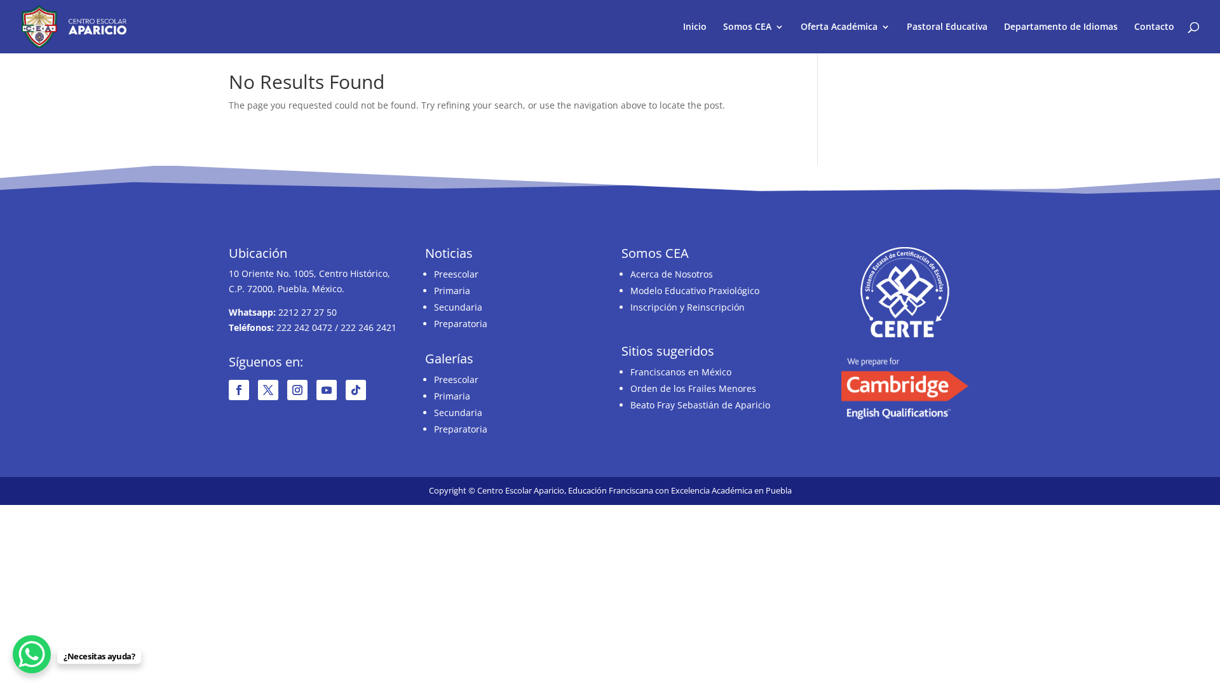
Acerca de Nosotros (671, 274)
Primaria (452, 291)
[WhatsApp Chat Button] (32, 654)
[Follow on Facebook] (239, 390)
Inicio (695, 27)
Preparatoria (460, 324)
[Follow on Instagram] (297, 390)
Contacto (1154, 27)
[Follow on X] (268, 390)
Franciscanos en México (680, 372)
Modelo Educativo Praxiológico (694, 291)
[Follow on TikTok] (356, 390)
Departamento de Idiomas (1061, 27)
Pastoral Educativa (947, 27)
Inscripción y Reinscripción (687, 307)
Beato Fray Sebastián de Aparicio (700, 405)
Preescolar (456, 274)
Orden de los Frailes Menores (693, 388)
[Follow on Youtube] (326, 390)
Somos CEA (747, 27)
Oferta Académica (839, 27)
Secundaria (458, 307)
